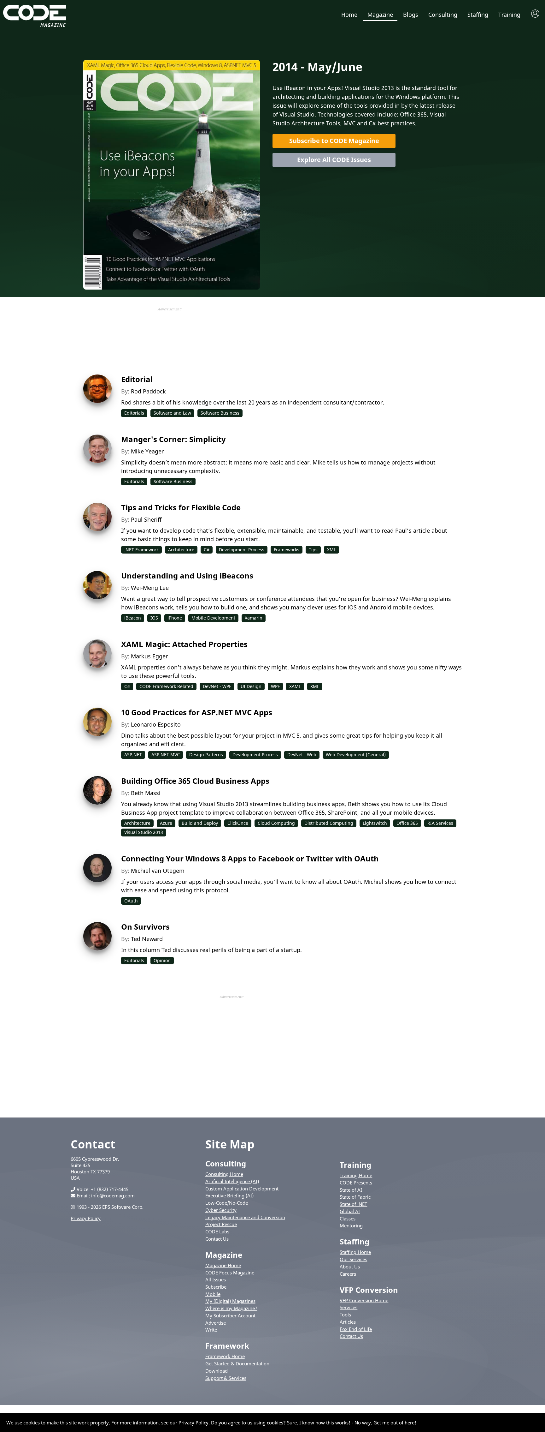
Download (216, 1371)
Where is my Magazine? (231, 1308)
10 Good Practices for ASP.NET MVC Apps (196, 712)
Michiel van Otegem (158, 870)
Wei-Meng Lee (150, 587)
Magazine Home (223, 1265)
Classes (347, 1218)
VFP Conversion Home (364, 1300)
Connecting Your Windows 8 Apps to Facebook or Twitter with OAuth (250, 858)
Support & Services (225, 1378)
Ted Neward (147, 939)
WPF (275, 686)
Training (509, 14)
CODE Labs (217, 1231)
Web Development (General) (356, 755)
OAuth (131, 901)
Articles (348, 1322)
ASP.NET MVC (165, 755)
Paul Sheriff (146, 519)
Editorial (137, 379)
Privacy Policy (86, 1218)
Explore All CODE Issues (334, 159)
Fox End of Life (356, 1329)
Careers (348, 1274)
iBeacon (132, 618)
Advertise (215, 1323)
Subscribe (215, 1287)
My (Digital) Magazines (230, 1301)
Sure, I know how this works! (318, 1422)
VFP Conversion (369, 1290)
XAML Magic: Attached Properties (184, 644)
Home (349, 14)
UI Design (251, 686)
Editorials (134, 413)
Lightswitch (375, 823)
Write (211, 1330)
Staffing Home (355, 1252)
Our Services (353, 1259)
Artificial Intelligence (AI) (232, 1181)
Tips (313, 550)
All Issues (215, 1279)
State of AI (351, 1190)
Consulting (442, 14)
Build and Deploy (200, 823)
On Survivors (145, 926)
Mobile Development (213, 618)
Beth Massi (146, 793)
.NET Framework (141, 550)
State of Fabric (355, 1197)
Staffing (477, 14)
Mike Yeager (147, 451)
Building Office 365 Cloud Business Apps (195, 781)
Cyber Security (221, 1210)
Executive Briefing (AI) (229, 1195)
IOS (154, 618)
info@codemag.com (113, 1195)
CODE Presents (356, 1182)
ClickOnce (237, 823)
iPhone (174, 618)
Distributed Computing (328, 823)
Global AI (350, 1211)
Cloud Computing (276, 823)
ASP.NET (133, 755)
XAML (295, 686)
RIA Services (440, 823)
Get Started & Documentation (237, 1363)
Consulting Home (224, 1174)
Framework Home (225, 1356)
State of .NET (353, 1204)
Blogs (410, 14)
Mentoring (351, 1225)
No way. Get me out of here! (385, 1422)
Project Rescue (221, 1224)
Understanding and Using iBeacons (187, 575)
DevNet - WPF (217, 686)
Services (348, 1307)
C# (206, 550)
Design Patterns (206, 755)
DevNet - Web (301, 755)
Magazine (380, 14)
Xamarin (253, 618)
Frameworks (286, 550)
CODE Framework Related (166, 686)
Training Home (356, 1175)
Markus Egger (149, 656)
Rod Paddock (148, 391)
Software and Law (172, 413)
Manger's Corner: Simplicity (173, 439)
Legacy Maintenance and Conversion (245, 1217)
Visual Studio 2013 (143, 832)
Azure (166, 823)
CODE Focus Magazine (229, 1272)
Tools (345, 1314)
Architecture (181, 550)
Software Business (220, 413)
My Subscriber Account (230, 1315)
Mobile (212, 1294)
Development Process (241, 550)
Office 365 (407, 823)
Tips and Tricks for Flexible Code (181, 507)
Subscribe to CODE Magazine (334, 140)
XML (331, 550)
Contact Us (217, 1239)
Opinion (162, 960)
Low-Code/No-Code (226, 1203)
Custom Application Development (241, 1188)
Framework (227, 1345)
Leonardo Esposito (156, 724)
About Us (350, 1266)
